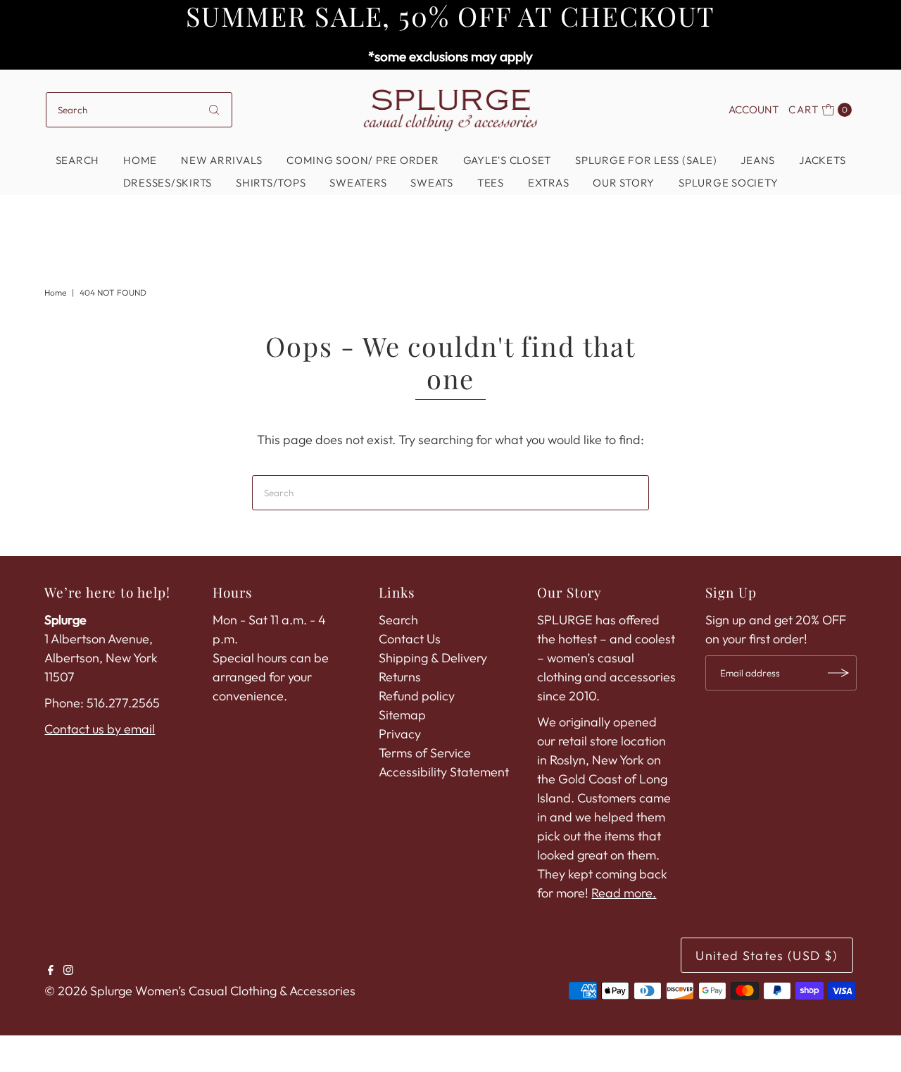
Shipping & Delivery (433, 658)
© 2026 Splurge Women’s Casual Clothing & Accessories (199, 991)
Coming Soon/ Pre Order (362, 160)
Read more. (623, 893)
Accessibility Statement (444, 772)
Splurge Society (728, 182)
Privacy (400, 734)
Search (78, 160)
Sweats (431, 182)
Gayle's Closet (507, 160)
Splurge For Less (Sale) (646, 160)
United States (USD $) (766, 955)
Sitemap (402, 715)
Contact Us (410, 639)
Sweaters (357, 182)
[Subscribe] (839, 673)
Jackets (822, 160)
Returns (400, 677)
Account (754, 109)
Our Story (624, 182)
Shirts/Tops (270, 182)
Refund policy (417, 696)
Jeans (758, 160)
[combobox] (139, 109)
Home (140, 160)
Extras (548, 182)
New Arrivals (222, 160)
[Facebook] (50, 970)
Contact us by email (99, 729)
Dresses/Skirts (168, 182)
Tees (490, 182)
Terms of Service (425, 753)
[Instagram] (68, 970)
